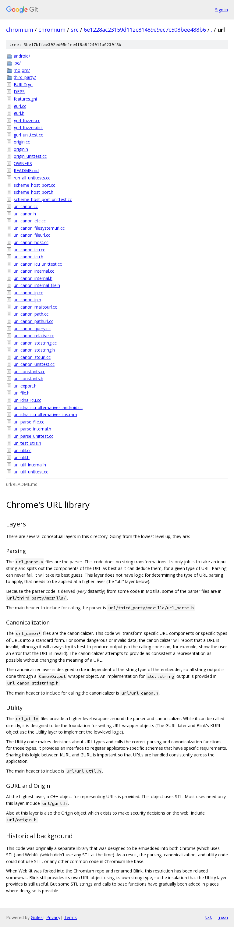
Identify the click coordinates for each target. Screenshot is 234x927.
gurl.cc (20, 106)
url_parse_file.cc (29, 422)
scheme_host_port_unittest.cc (43, 199)
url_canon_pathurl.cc (33, 321)
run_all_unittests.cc (32, 178)
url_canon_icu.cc (29, 250)
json (223, 917)
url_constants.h (28, 378)
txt (208, 917)
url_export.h (25, 386)
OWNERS (23, 163)
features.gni (25, 99)
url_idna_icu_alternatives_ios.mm (45, 414)
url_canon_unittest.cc (34, 364)
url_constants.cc (29, 371)
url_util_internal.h (30, 465)
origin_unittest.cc (30, 156)
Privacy (53, 917)
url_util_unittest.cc (31, 472)
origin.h (21, 149)
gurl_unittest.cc (28, 135)
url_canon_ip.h (27, 300)
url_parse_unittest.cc (33, 436)
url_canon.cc (26, 206)
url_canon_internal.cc (34, 271)
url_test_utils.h (27, 443)
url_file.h (22, 393)
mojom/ (22, 70)
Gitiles (37, 917)
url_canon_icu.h (28, 257)
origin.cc (22, 142)
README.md (26, 170)
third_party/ (25, 77)
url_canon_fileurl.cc (32, 235)
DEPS (19, 91)
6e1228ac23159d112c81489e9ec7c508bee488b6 (145, 29)
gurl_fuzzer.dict (28, 127)
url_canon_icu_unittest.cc (38, 264)
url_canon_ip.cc (28, 292)
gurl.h (19, 113)
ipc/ (17, 63)
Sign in (221, 9)
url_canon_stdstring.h (34, 350)
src (75, 29)
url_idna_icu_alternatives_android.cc (48, 407)
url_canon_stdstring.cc (35, 343)
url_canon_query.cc (32, 328)
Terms (70, 917)
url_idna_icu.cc (27, 400)
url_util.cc (22, 450)
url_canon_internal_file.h (37, 285)
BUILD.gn (23, 84)
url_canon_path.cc (31, 314)
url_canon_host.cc (31, 242)
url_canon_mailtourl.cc (35, 307)
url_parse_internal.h (32, 429)
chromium (19, 29)
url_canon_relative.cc (34, 335)
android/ (22, 56)
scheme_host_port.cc (34, 185)
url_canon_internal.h (33, 278)
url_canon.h (25, 214)
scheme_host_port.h (33, 192)
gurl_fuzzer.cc (27, 120)
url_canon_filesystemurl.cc (39, 228)
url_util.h (22, 457)
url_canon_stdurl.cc (32, 357)
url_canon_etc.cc (30, 221)
